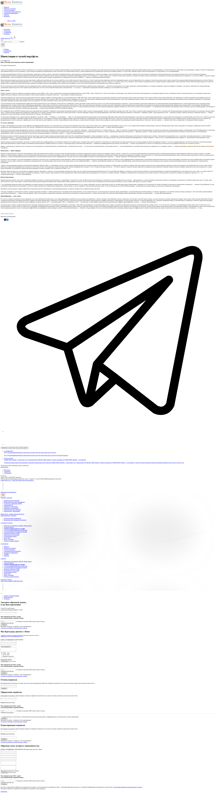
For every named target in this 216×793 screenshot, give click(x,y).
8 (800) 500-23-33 (5, 480)
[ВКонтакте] (7, 220)
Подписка (7, 598)
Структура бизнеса (9, 10)
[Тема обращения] (6, 646)
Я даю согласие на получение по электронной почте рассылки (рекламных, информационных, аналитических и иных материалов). (41, 717)
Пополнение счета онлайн (11, 535)
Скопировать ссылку (6, 447)
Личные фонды (8, 505)
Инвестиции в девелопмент (12, 511)
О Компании (7, 473)
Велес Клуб (7, 538)
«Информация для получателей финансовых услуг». (12, 636)
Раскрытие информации (11, 13)
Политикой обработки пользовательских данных (128, 787)
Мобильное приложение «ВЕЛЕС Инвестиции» (18, 525)
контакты (3, 579)
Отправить (4, 624)
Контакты (7, 16)
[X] (5, 220)
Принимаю (4, 791)
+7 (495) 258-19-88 (16, 480)
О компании (7, 32)
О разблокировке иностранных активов (15, 531)
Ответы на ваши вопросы (11, 541)
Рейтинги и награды (10, 8)
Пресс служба (11, 20)
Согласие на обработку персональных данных (14, 628)
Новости (6, 14)
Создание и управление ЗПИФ (13, 503)
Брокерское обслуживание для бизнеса (15, 520)
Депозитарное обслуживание (12, 509)
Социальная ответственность (12, 11)
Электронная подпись (10, 536)
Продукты (7, 29)
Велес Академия (9, 539)
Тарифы (6, 554)
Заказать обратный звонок (11, 595)
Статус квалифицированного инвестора (15, 530)
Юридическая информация (8, 492)
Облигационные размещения (12, 518)
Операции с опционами (11, 506)
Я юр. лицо (6, 654)
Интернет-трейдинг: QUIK (12, 533)
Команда (6, 7)
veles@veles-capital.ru (28, 480)
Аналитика (7, 31)
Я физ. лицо (6, 653)
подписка (9, 579)
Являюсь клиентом (8, 656)
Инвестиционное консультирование (14, 502)
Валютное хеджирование (11, 508)
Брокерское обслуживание (11, 500)
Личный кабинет (9, 527)
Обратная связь (8, 597)
